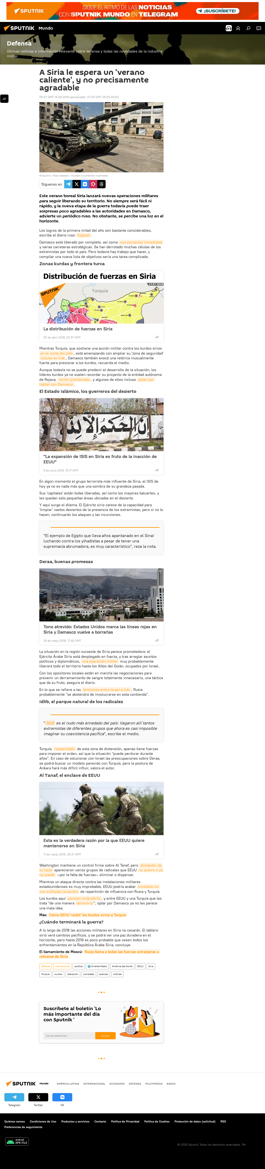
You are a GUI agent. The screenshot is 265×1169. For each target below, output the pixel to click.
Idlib (50, 722)
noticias (117, 974)
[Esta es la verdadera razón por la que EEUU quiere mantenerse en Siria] (101, 808)
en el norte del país (56, 353)
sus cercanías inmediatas (141, 242)
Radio (171, 1083)
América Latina (68, 1083)
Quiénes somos (14, 1121)
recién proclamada (74, 379)
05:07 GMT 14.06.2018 (54, 97)
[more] (157, 337)
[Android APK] (17, 1142)
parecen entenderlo (84, 898)
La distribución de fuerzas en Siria (77, 328)
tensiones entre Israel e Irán (106, 689)
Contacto (100, 1121)
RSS (223, 1121)
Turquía (45, 974)
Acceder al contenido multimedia (89, 175)
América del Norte (122, 966)
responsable (64, 748)
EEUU (140, 966)
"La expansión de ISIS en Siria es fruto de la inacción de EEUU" (100, 459)
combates (88, 974)
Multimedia (154, 1083)
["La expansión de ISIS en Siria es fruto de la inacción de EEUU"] (101, 424)
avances (103, 974)
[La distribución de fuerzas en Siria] (101, 297)
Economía (117, 1083)
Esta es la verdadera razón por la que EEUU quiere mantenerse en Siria (94, 843)
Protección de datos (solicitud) (195, 1121)
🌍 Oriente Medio (97, 966)
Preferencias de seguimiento (23, 1127)
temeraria (84, 903)
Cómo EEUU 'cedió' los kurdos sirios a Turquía (87, 914)
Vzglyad (83, 235)
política (79, 966)
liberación (72, 974)
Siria (150, 966)
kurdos (58, 974)
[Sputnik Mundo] (20, 32)
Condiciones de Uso (43, 1121)
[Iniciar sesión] (238, 28)
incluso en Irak (52, 358)
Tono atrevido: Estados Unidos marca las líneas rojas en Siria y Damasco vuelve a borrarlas (100, 629)
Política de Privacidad (125, 1121)
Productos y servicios (75, 1121)
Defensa (45, 966)
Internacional (62, 966)
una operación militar (100, 661)
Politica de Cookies (157, 1121)
